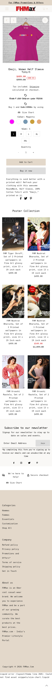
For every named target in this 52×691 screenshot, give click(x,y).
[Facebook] (14, 463)
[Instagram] (21, 463)
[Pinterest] (37, 463)
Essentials (8, 519)
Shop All (7, 528)
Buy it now (26, 171)
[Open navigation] (7, 8)
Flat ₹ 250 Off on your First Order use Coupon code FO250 (26, 98)
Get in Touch (9, 571)
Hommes (5, 510)
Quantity (26, 147)
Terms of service (11, 562)
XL (37, 134)
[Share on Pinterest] (31, 199)
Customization (10, 523)
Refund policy (10, 545)
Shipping (34, 86)
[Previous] (7, 20)
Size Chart (28, 112)
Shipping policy (11, 566)
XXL (25, 141)
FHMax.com (28, 666)
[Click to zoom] (45, 20)
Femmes (5, 515)
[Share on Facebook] (21, 199)
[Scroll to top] (46, 685)
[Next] (13, 20)
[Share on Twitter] (26, 199)
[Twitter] (29, 463)
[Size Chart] (7, 483)
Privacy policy (10, 549)
